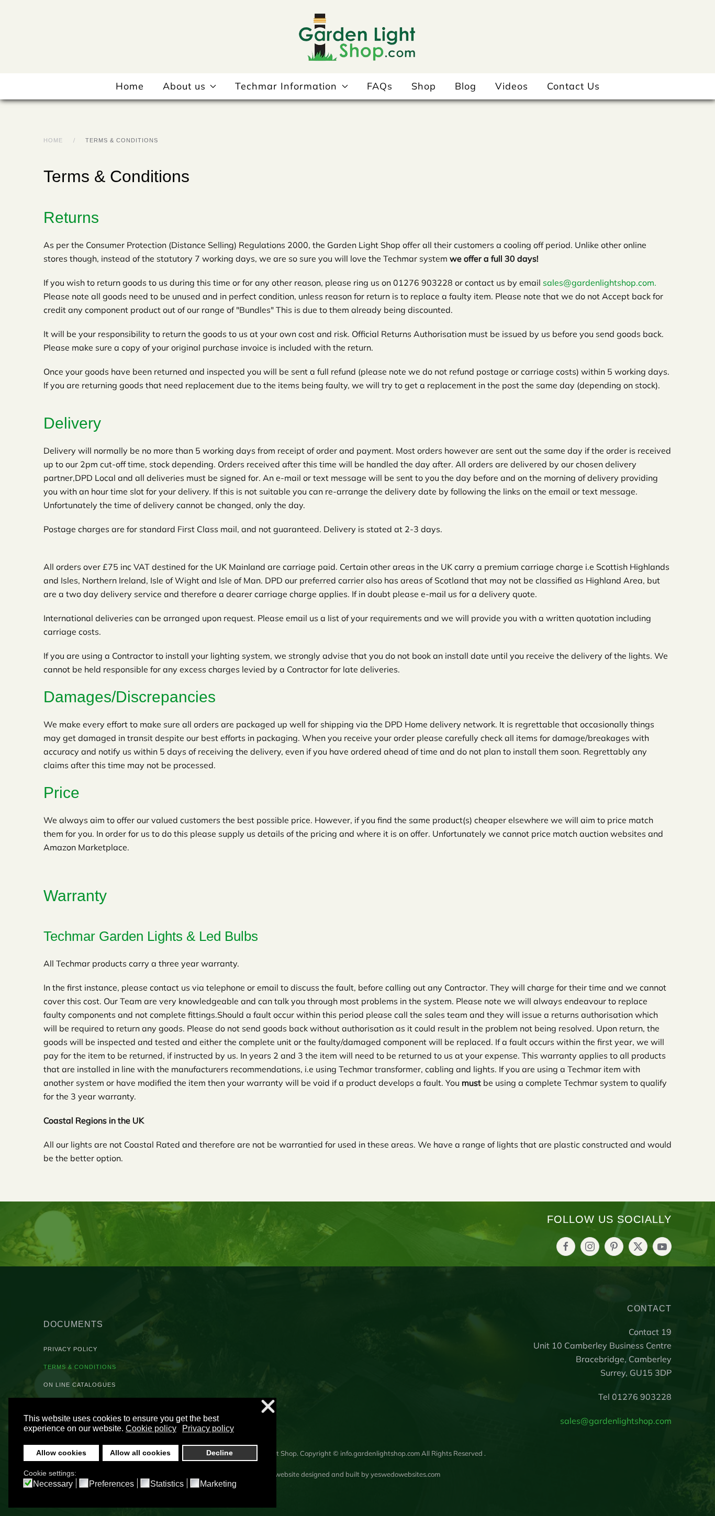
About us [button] (184, 86)
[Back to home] (357, 36)
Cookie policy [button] (151, 1428)
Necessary (53, 1484)
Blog (465, 86)
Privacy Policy (70, 1349)
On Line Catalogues (79, 1385)
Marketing (218, 1484)
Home (130, 86)
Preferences (111, 1484)
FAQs (380, 86)
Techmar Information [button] (286, 86)
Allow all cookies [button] (140, 1452)
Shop (423, 86)
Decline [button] (219, 1452)
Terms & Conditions (79, 1367)
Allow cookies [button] (61, 1452)
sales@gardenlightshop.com (598, 282)
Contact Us (573, 86)
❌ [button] (268, 1406)
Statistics (167, 1484)
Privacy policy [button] (208, 1428)
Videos (511, 86)
